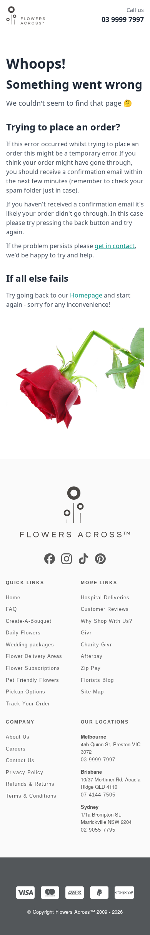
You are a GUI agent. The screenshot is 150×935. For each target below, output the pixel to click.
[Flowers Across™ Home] (25, 15)
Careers (16, 749)
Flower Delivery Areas (34, 656)
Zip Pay (91, 668)
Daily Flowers (23, 633)
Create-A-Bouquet (29, 621)
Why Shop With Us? (106, 621)
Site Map (92, 692)
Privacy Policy (24, 772)
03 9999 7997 (98, 760)
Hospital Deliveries (105, 597)
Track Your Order (28, 704)
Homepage (86, 295)
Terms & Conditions (31, 796)
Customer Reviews (105, 609)
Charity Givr (96, 645)
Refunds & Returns (30, 784)
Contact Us (20, 760)
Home (13, 597)
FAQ (11, 609)
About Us (18, 737)
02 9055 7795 (98, 830)
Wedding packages (30, 645)
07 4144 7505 (98, 795)
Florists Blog (97, 680)
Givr (86, 633)
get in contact (115, 246)
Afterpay (92, 656)
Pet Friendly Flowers (32, 680)
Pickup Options (25, 692)
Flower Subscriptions (33, 668)
